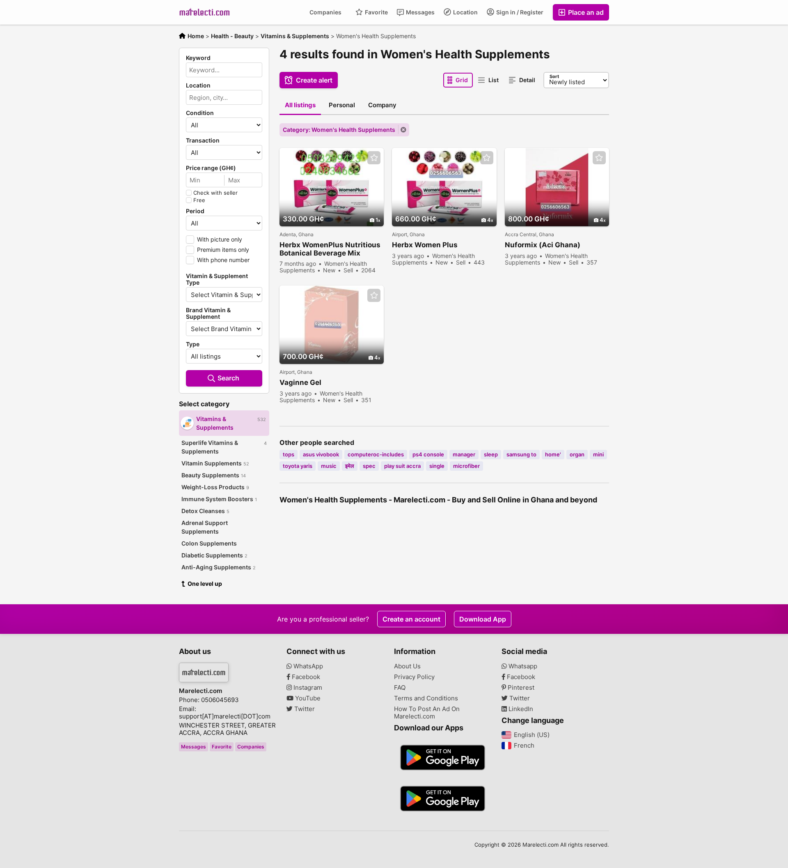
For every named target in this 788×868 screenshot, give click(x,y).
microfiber (466, 466)
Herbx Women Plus (425, 245)
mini (598, 454)
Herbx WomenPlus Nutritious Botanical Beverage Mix (329, 249)
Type (192, 344)
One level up (205, 583)
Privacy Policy (414, 677)
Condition (200, 113)
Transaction (203, 140)
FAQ (399, 687)
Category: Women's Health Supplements (339, 129)
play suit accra (402, 466)
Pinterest (520, 687)
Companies (325, 12)
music (329, 466)
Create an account (411, 619)
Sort (554, 76)
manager (464, 454)
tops (288, 454)
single (436, 466)
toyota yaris (297, 466)
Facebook (305, 677)
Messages (420, 12)
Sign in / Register (519, 12)
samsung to (521, 454)
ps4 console (428, 454)
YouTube (307, 698)
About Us (407, 666)
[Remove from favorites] (373, 157)
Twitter (304, 709)
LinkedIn (520, 709)
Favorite (376, 12)
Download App (482, 619)
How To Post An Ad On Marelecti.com (427, 712)
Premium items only (223, 249)
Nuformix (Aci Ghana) (542, 245)
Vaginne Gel (300, 382)
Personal (342, 105)
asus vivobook (321, 454)
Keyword (198, 58)
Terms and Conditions (426, 698)
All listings (300, 105)
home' (553, 454)
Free (199, 200)
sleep (491, 454)
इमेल (349, 466)
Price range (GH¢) (211, 168)
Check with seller (215, 193)
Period (195, 211)
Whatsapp (522, 666)
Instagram (307, 687)
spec (369, 466)
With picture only (219, 239)
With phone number (223, 259)
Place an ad (585, 12)
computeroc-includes (376, 454)
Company (382, 105)
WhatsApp (307, 666)
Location (465, 12)
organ (577, 454)
